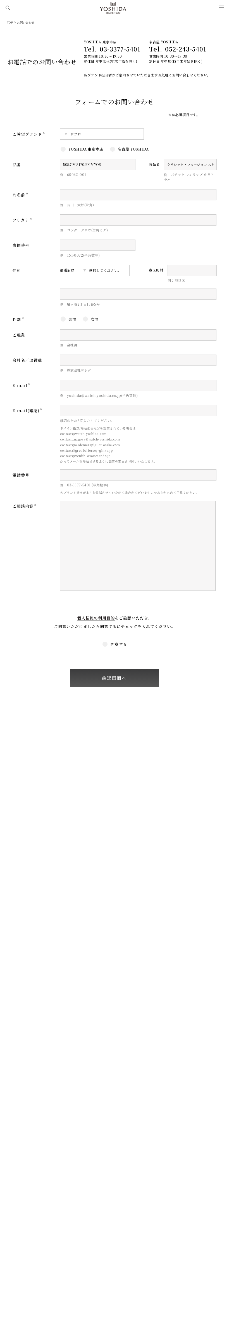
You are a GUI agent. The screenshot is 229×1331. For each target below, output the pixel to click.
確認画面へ (114, 678)
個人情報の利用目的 (96, 618)
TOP (10, 22)
